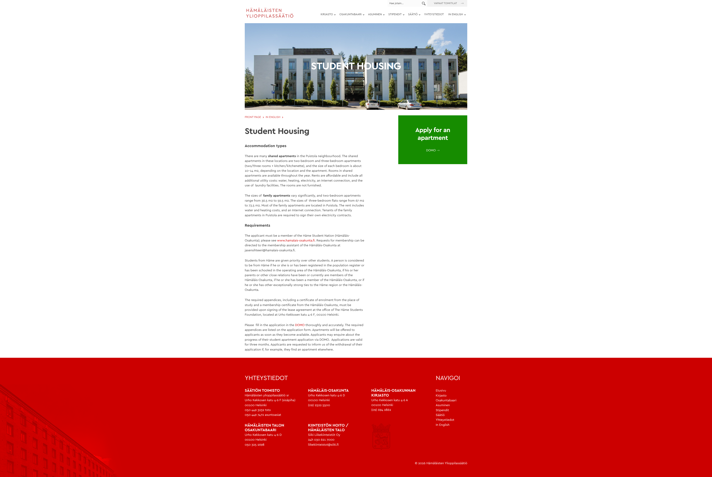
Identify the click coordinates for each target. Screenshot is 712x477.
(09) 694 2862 (381, 410)
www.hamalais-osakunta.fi (295, 240)
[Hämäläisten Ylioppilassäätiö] (270, 17)
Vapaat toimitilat (445, 3)
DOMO (300, 325)
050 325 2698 (254, 444)
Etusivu (441, 390)
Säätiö (412, 15)
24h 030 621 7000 (321, 439)
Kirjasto (325, 15)
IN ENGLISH (454, 15)
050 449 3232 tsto (258, 410)
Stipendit (394, 15)
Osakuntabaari (349, 15)
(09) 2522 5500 (319, 405)
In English (442, 425)
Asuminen (374, 15)
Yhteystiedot (434, 14)
